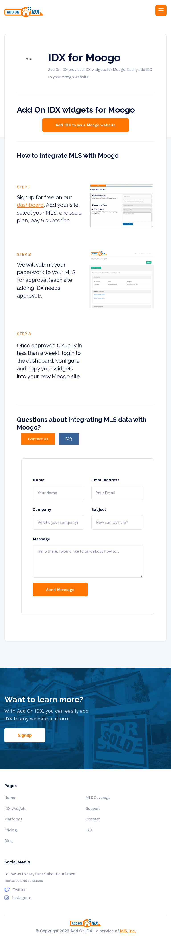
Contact (93, 819)
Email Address (105, 480)
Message (41, 539)
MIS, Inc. (128, 931)
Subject (98, 509)
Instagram (21, 897)
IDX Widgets (15, 808)
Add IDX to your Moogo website (86, 125)
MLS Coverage (98, 797)
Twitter (19, 889)
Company (42, 509)
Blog (8, 840)
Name (38, 480)
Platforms (13, 819)
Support (93, 808)
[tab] (38, 439)
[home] (41, 12)
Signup (25, 735)
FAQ (89, 830)
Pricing (10, 830)
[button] (161, 10)
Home (9, 797)
